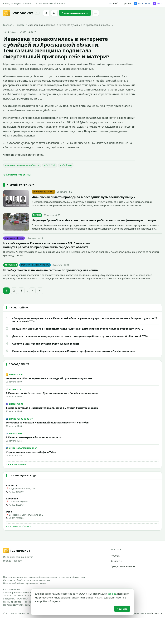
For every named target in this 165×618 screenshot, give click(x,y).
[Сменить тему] (46, 13)
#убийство (66, 165)
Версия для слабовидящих (53, 3)
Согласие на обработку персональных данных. (26, 580)
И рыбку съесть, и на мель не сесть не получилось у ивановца (50, 270)
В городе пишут (19, 364)
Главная (7, 24)
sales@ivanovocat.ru (20, 604)
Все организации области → (18, 526)
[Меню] (95, 13)
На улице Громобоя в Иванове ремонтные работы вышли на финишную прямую (94, 220)
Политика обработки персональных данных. (25, 583)
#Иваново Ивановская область (22, 165)
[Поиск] (54, 13)
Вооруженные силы (43, 192)
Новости (19, 24)
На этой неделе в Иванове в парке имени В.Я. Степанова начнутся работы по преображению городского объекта (46, 245)
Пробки (127, 3)
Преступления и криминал (35, 265)
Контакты (116, 561)
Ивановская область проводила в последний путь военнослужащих (83, 197)
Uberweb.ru (155, 613)
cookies (111, 593)
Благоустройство (14, 238)
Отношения (11, 265)
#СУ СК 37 (49, 165)
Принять (122, 608)
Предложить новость (123, 566)
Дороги (37, 215)
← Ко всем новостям (17, 174)
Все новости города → (16, 464)
